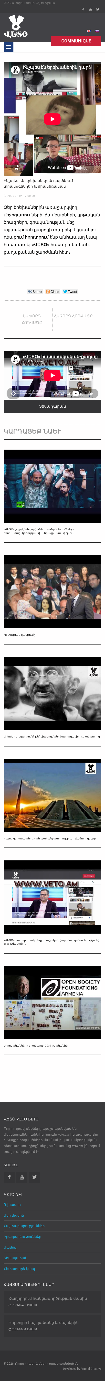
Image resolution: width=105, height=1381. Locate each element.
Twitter (97, 9)
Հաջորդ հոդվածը (73, 316)
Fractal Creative (91, 1369)
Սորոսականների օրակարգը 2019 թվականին (36, 1045)
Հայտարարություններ (24, 1226)
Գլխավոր (12, 1205)
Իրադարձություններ (22, 1237)
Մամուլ (10, 1247)
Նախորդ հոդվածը (31, 319)
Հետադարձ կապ (19, 1269)
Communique (76, 40)
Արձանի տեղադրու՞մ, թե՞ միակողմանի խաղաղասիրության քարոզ (52, 736)
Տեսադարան (15, 1258)
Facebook (83, 9)
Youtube (90, 9)
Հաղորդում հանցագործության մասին (48, 1298)
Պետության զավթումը (19, 634)
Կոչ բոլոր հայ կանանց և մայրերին (44, 1323)
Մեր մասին (14, 1215)
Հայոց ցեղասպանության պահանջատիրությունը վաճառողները (50, 838)
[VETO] (16, 25)
